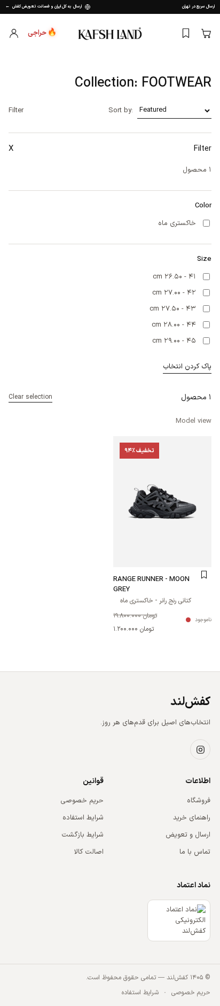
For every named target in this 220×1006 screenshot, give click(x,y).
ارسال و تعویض (188, 835)
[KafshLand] (110, 33)
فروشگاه (198, 800)
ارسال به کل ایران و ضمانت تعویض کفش (43, 7)
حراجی (42, 33)
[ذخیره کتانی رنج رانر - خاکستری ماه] (204, 574)
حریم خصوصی (82, 800)
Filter (16, 110)
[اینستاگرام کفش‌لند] (200, 749)
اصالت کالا (89, 852)
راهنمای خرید (191, 817)
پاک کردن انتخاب (187, 366)
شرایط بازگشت (82, 835)
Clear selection (30, 397)
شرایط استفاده (83, 817)
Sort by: (120, 110)
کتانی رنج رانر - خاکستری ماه (155, 601)
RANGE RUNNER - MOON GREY (151, 585)
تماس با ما (194, 852)
